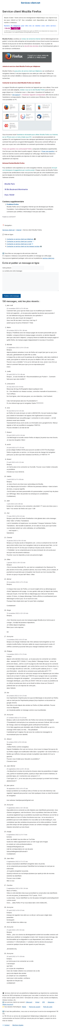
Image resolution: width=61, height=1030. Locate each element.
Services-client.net (30, 3)
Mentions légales (17, 1025)
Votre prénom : (7, 268)
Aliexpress (51, 1002)
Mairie (24, 1007)
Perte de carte (47, 1007)
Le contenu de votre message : (12, 271)
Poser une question (48, 151)
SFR (43, 1002)
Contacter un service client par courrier (19, 241)
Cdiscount (29, 1002)
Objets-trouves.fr (7, 1004)
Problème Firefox (13, 204)
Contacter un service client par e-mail (19, 244)
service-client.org (48, 258)
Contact (7, 1025)
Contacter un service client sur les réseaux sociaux (23, 246)
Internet (18, 230)
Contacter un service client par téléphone (20, 239)
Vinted (37, 1002)
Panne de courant (34, 1007)
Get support (16, 95)
